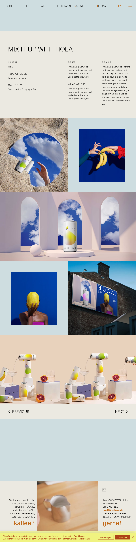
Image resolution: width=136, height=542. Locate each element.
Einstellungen (105, 537)
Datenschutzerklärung (80, 538)
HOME (8, 6)
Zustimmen (122, 537)
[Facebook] (123, 489)
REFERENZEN (62, 6)
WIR (42, 6)
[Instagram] (115, 489)
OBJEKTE (26, 6)
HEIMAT (102, 5)
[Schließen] (132, 537)
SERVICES (81, 6)
